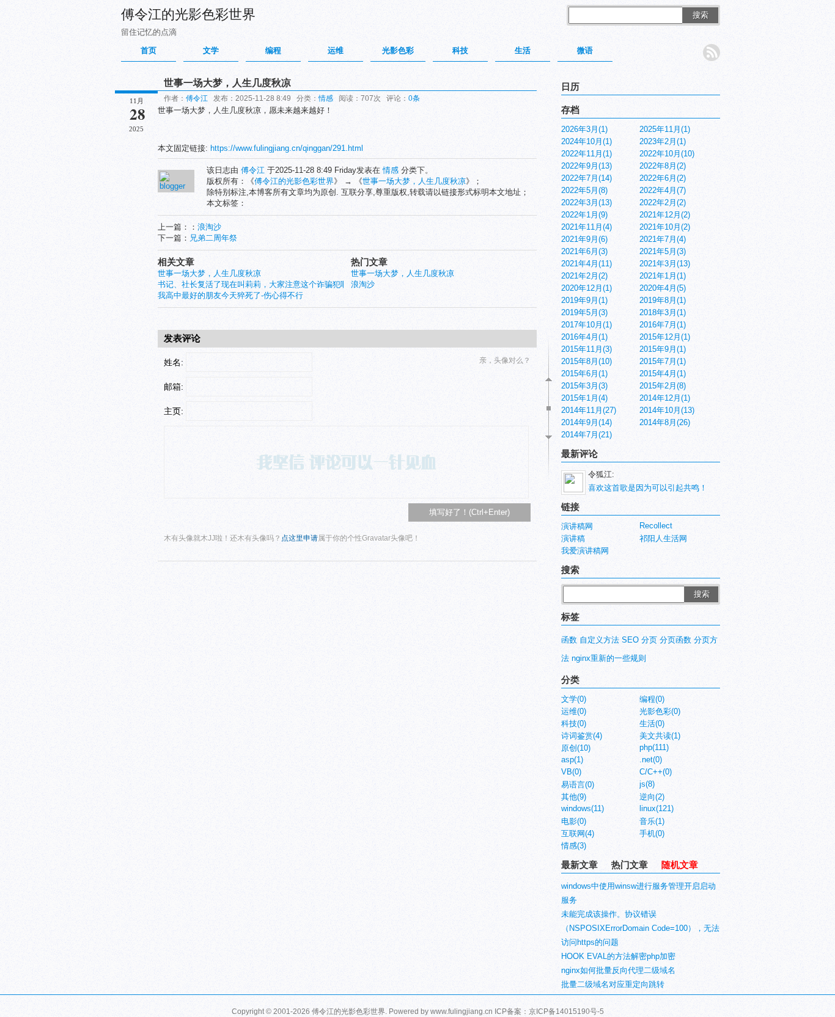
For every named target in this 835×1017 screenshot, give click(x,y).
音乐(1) (651, 821)
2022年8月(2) (662, 165)
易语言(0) (577, 784)
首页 (148, 50)
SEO (630, 639)
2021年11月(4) (586, 226)
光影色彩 (398, 50)
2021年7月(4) (662, 239)
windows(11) (582, 808)
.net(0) (650, 759)
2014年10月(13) (666, 410)
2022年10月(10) (666, 153)
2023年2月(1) (662, 141)
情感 (325, 98)
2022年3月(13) (586, 202)
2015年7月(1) (662, 361)
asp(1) (572, 759)
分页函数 (675, 639)
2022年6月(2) (662, 178)
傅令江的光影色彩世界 (188, 14)
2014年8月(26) (664, 422)
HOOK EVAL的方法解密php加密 (618, 956)
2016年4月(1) (584, 336)
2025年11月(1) (664, 129)
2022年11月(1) (586, 153)
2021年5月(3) (662, 251)
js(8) (647, 784)
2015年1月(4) (584, 398)
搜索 (700, 15)
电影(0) (573, 821)
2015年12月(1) (664, 336)
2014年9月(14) (586, 422)
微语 (585, 50)
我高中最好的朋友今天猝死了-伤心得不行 (230, 295)
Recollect (655, 525)
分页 (649, 639)
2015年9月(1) (662, 349)
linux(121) (656, 808)
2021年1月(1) (662, 275)
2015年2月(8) (662, 385)
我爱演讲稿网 (585, 550)
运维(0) (573, 711)
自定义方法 (599, 639)
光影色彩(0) (659, 711)
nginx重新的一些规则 (609, 658)
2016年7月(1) (662, 324)
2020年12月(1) (586, 288)
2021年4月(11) (586, 263)
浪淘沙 (209, 226)
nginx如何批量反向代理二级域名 (618, 970)
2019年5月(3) (584, 312)
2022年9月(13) (586, 165)
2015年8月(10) (586, 361)
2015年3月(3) (584, 385)
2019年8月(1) (662, 300)
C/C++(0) (655, 771)
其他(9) (573, 796)
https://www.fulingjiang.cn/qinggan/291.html (286, 148)
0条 (414, 98)
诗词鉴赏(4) (581, 735)
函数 (569, 639)
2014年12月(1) (664, 398)
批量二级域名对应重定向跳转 (612, 984)
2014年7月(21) (586, 434)
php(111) (654, 747)
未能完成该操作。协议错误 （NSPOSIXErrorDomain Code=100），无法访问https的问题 (640, 928)
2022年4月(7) (662, 190)
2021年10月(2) (664, 226)
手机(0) (651, 833)
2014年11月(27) (588, 410)
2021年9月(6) (584, 239)
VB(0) (571, 771)
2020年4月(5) (662, 288)
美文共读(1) (659, 735)
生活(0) (651, 723)
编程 (273, 50)
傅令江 (197, 98)
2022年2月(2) (662, 202)
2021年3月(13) (664, 263)
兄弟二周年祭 (213, 237)
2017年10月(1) (586, 324)
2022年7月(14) (586, 178)
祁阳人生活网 (663, 538)
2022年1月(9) (584, 214)
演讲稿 (573, 538)
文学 (211, 50)
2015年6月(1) (584, 373)
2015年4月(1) (662, 373)
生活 (523, 50)
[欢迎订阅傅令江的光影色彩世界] (711, 52)
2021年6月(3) (584, 251)
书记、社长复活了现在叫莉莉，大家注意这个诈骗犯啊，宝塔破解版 (277, 284)
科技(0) (573, 723)
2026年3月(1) (584, 129)
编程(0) (651, 699)
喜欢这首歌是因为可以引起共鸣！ (647, 487)
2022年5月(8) (584, 190)
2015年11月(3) (586, 349)
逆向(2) (651, 796)
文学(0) (573, 699)
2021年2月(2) (584, 275)
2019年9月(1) (584, 300)
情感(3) (573, 845)
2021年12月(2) (664, 214)
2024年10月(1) (586, 141)
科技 (460, 50)
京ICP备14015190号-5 (566, 1011)
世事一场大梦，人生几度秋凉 (414, 181)
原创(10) (575, 748)
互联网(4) (577, 833)
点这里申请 (299, 538)
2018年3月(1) (662, 312)
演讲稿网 (577, 526)
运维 (336, 50)
